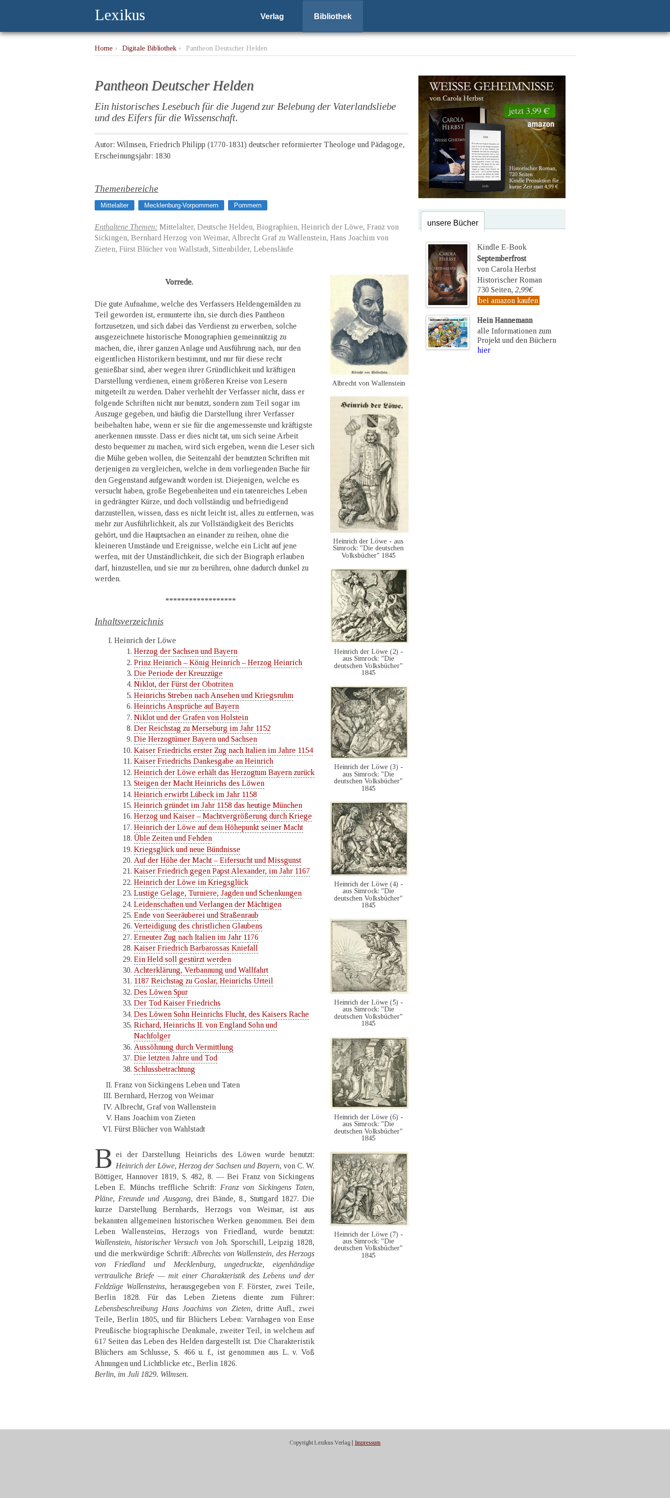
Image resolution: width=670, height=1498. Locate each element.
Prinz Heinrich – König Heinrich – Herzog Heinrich (218, 662)
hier (483, 350)
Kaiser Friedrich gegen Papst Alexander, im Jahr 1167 (222, 871)
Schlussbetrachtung (164, 1069)
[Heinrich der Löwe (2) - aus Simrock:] (369, 640)
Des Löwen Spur (161, 992)
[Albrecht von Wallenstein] (369, 372)
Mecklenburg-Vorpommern (181, 205)
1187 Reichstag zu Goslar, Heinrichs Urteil (203, 981)
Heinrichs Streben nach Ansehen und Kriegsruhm (213, 695)
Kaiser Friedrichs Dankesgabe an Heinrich (203, 761)
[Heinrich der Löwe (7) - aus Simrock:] (369, 1223)
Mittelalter (115, 205)
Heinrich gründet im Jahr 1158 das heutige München (218, 805)
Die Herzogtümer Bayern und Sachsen (195, 739)
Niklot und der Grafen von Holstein (191, 717)
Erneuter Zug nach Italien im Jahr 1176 (196, 937)
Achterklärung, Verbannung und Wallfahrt (201, 970)
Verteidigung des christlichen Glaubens (198, 926)
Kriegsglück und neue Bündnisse (187, 849)
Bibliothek (333, 16)
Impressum (368, 1442)
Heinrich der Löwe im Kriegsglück (191, 882)
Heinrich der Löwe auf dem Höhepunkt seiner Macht (218, 827)
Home (104, 48)
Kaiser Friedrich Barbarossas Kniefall (196, 948)
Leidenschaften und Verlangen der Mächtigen (208, 904)
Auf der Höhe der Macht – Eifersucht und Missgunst (217, 860)
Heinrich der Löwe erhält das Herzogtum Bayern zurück (224, 772)
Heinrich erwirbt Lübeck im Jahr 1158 (195, 794)
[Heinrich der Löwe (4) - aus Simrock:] (369, 873)
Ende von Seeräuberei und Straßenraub (196, 915)
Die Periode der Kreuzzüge (178, 673)
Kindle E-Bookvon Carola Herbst (506, 258)
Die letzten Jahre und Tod (175, 1058)
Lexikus (120, 15)
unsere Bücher (452, 223)
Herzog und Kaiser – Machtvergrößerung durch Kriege (223, 816)
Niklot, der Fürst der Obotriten (183, 684)
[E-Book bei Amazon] (492, 195)
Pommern (247, 205)
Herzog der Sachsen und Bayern (185, 651)
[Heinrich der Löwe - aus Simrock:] (369, 530)
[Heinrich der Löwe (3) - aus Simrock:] (369, 756)
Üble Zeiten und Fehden (173, 838)
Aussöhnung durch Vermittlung (183, 1047)
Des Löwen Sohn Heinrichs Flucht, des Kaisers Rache (221, 1014)
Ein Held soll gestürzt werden (182, 959)
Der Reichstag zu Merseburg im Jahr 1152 (202, 728)
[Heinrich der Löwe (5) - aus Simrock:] (369, 991)
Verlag (272, 16)
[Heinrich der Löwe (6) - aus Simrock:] (369, 1106)
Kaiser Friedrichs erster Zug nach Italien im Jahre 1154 (223, 750)
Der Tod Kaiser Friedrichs (177, 1003)
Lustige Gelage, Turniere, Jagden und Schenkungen (218, 893)
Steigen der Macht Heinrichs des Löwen (199, 783)
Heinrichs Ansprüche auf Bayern (186, 706)
